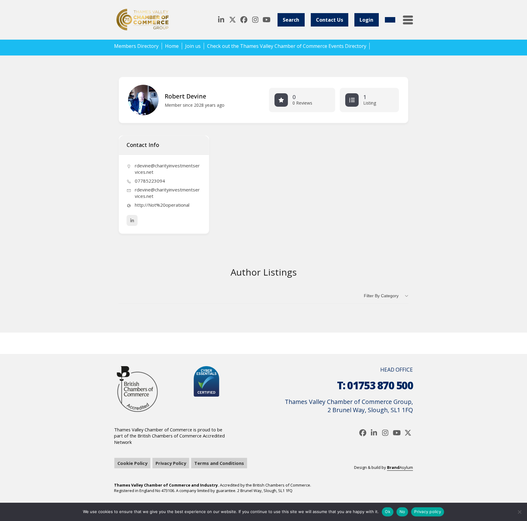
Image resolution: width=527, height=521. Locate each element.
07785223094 (150, 181)
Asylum (400, 467)
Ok (387, 511)
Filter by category (381, 295)
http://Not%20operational (162, 205)
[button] (408, 20)
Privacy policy (427, 511)
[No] (519, 512)
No (402, 511)
